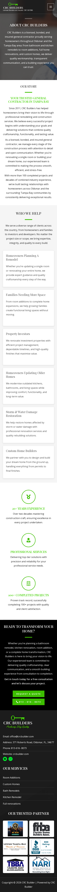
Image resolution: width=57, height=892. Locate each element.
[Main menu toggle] (50, 6)
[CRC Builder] (13, 5)
